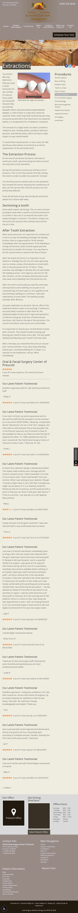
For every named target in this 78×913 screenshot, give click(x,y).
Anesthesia (59, 120)
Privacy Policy (7, 887)
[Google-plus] (73, 66)
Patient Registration (9, 885)
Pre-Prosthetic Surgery (63, 98)
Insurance (6, 879)
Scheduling (6, 890)
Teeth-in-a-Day (60, 88)
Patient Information (48, 847)
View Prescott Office (38, 832)
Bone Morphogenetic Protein (63, 105)
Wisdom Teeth (60, 84)
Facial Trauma (60, 91)
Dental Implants (61, 78)
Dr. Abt (45, 142)
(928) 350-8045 (68, 3)
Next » (8, 787)
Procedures (28, 26)
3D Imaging (59, 117)
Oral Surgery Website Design (32, 910)
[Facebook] (66, 66)
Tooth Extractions (62, 95)
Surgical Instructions (48, 853)
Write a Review (7, 894)
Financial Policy (8, 874)
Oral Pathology (60, 101)
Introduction (7, 881)
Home (6, 26)
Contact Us (45, 858)
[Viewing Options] (4, 908)
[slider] (33, 97)
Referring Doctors (47, 855)
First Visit (5, 876)
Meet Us (44, 851)
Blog (4, 872)
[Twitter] (70, 66)
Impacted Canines (61, 114)
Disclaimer (44, 860)
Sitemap (44, 862)
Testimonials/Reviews (10, 892)
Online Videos (7, 883)
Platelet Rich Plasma (62, 110)
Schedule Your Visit (64, 34)
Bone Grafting (60, 81)
